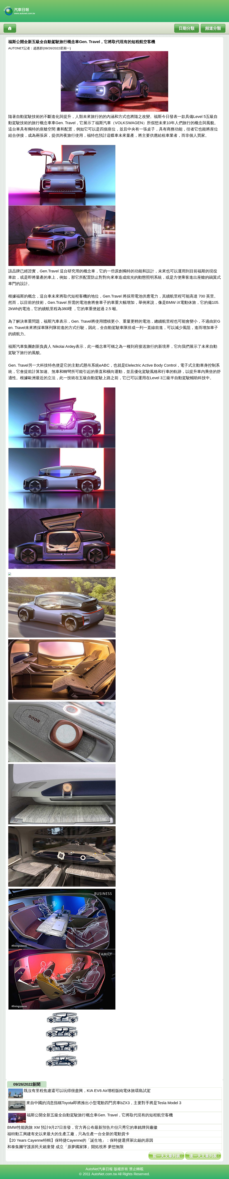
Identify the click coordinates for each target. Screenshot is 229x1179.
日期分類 (186, 28)
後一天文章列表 (203, 1156)
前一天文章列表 (166, 1156)
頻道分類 (213, 28)
